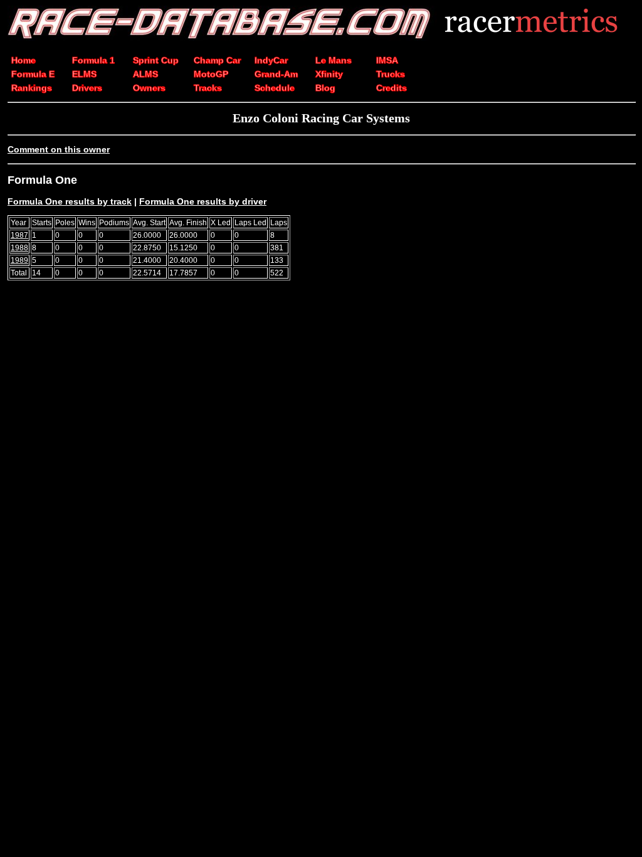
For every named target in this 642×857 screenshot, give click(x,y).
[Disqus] (321, 463)
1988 (19, 247)
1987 (19, 235)
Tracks (208, 88)
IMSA (387, 60)
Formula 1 (93, 60)
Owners (149, 88)
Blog (325, 88)
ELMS (84, 74)
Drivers (87, 88)
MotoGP (211, 74)
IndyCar (271, 60)
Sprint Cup (156, 60)
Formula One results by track (70, 201)
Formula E (33, 74)
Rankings (31, 88)
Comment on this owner (59, 149)
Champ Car (217, 60)
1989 (19, 260)
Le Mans (333, 60)
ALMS (145, 74)
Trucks (390, 74)
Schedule (275, 88)
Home (23, 60)
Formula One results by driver (202, 201)
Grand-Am (276, 74)
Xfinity (329, 74)
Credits (391, 88)
